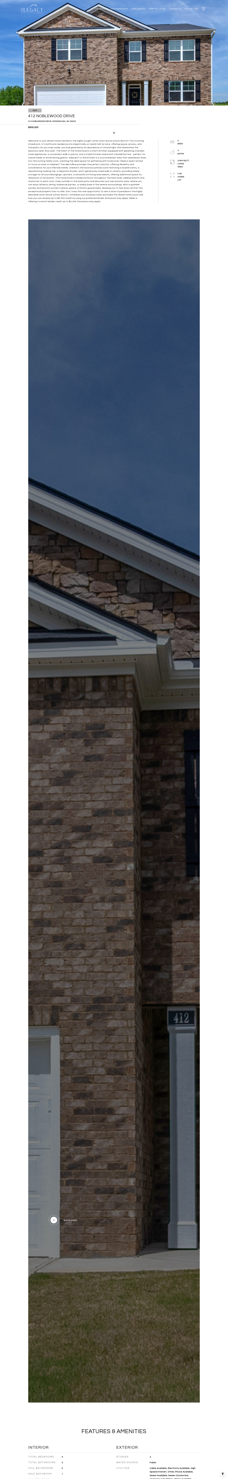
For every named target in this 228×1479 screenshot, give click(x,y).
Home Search (138, 9)
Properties (101, 9)
